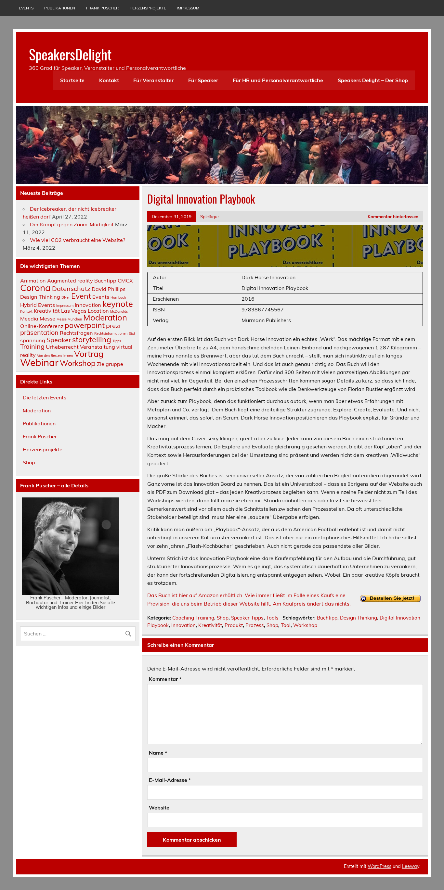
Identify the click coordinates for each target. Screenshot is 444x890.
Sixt (132, 333)
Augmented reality (70, 280)
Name (158, 752)
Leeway (410, 866)
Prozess (254, 625)
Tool (286, 625)
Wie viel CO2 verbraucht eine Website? (77, 240)
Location (98, 310)
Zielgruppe (110, 364)
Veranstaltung (97, 347)
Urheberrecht (62, 347)
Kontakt (109, 80)
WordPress (379, 866)
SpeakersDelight (70, 54)
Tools (272, 618)
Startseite (72, 80)
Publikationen (59, 8)
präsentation (39, 332)
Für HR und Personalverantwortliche (278, 80)
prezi (113, 325)
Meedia (29, 318)
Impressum (188, 8)
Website (159, 807)
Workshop (305, 625)
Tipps (116, 341)
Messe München (69, 319)
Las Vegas (73, 310)
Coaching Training (193, 618)
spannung (32, 340)
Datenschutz (71, 288)
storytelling (91, 339)
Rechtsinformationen (110, 333)
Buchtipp (327, 618)
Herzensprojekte (148, 8)
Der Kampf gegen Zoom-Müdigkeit (72, 224)
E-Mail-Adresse (170, 780)
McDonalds (119, 311)
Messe (47, 318)
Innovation (183, 625)
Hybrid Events (37, 305)
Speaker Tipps (247, 618)
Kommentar (165, 679)
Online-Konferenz (41, 326)
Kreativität (210, 625)
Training (32, 346)
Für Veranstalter (153, 80)
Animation (33, 280)
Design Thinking (358, 618)
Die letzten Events (44, 397)
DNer (65, 297)
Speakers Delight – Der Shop (373, 80)
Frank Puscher (102, 8)
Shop (223, 618)
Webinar (39, 362)
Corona (35, 287)
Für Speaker (203, 80)
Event (81, 296)
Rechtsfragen (76, 333)
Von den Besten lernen (55, 355)
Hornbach (118, 297)
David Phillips (108, 289)
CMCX (125, 280)
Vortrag (88, 353)
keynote (117, 303)
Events (26, 8)
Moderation (105, 317)
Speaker (58, 340)
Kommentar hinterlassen (393, 216)
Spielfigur (209, 216)
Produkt (234, 625)
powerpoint (85, 325)
